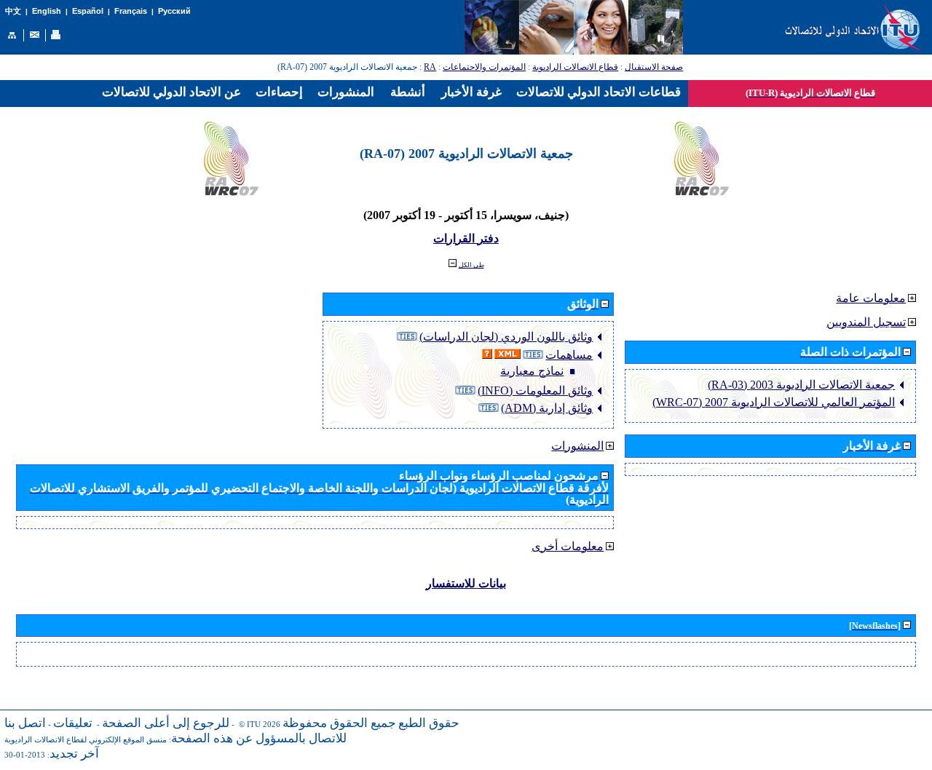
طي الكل (471, 265)
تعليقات (72, 723)
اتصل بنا (25, 723)
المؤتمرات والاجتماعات (484, 67)
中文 (13, 11)
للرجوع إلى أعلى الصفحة (165, 723)
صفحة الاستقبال (654, 67)
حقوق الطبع (428, 723)
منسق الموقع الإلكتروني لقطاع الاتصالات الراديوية (85, 740)
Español (87, 11)
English (46, 11)
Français (130, 11)
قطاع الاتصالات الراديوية (575, 67)
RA (430, 67)
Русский (174, 11)
